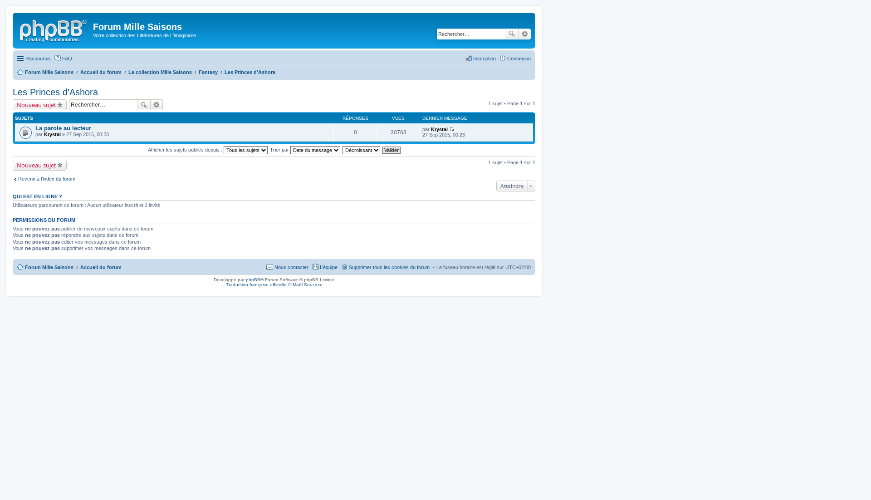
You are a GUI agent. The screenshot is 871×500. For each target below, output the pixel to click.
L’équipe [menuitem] (329, 267)
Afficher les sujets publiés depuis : (186, 149)
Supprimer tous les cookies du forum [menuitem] (389, 267)
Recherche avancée (525, 34)
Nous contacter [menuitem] (291, 267)
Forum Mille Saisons (49, 267)
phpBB (253, 279)
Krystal (52, 134)
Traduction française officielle (256, 284)
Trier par (280, 149)
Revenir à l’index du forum (46, 178)
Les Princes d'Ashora (55, 92)
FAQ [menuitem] (67, 58)
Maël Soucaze (308, 284)
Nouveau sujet (36, 105)
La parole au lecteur (63, 128)
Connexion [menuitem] (519, 58)
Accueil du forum (101, 267)
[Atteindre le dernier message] (451, 129)
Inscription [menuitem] (484, 58)
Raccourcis (38, 58)
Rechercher (512, 34)
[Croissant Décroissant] (362, 149)
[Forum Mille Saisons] (54, 29)
